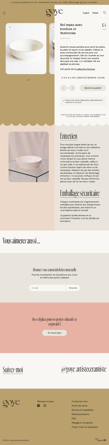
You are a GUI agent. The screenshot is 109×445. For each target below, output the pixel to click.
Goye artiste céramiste (19, 440)
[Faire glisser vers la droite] (35, 80)
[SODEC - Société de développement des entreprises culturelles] (100, 440)
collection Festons (85, 69)
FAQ (74, 418)
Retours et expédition (83, 410)
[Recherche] (104, 13)
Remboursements (80, 414)
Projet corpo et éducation (85, 427)
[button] (4, 13)
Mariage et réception (82, 422)
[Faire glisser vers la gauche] (22, 80)
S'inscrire (73, 288)
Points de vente (79, 405)
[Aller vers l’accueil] (54, 13)
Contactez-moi (80, 401)
